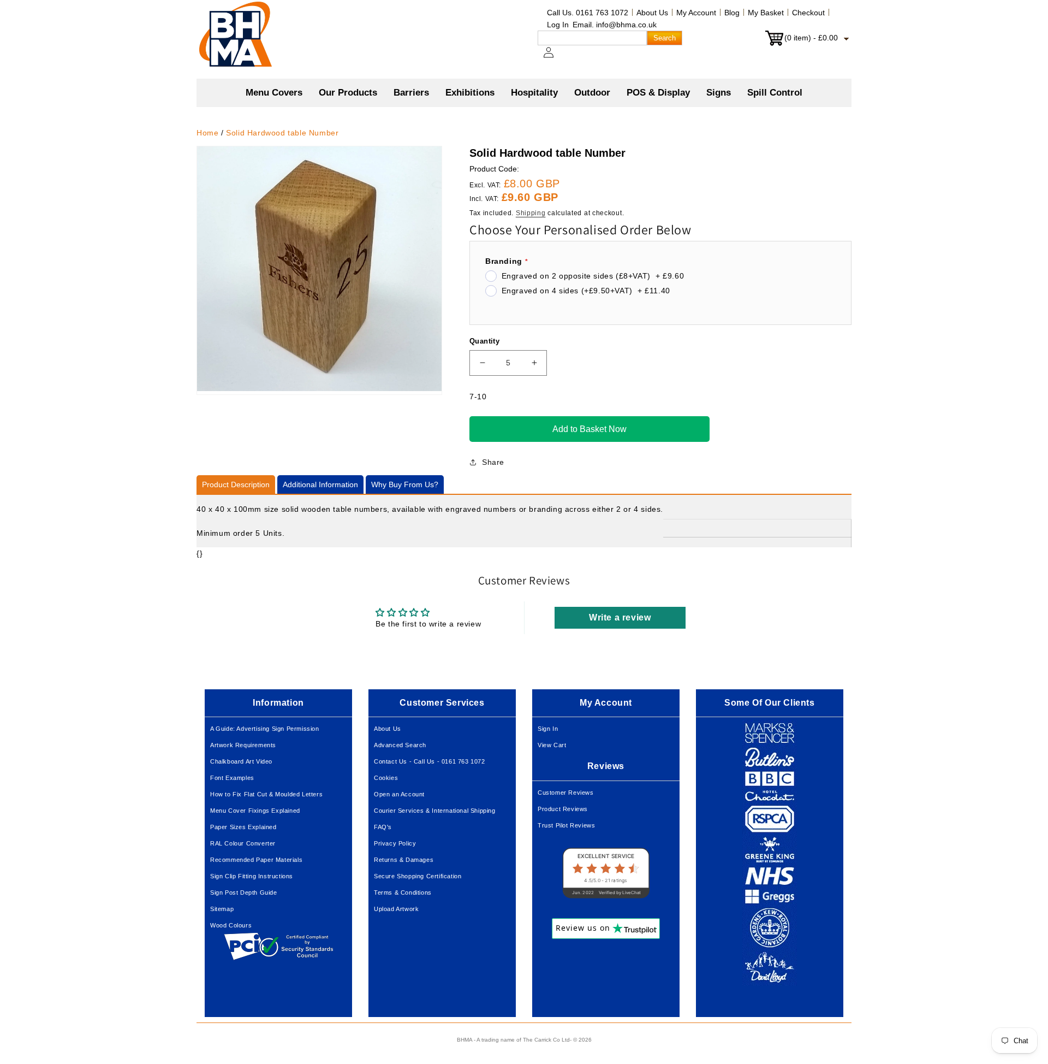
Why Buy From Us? (404, 484)
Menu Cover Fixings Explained (255, 810)
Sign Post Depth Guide (243, 892)
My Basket (766, 12)
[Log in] (555, 58)
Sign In (548, 728)
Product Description (236, 484)
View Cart (552, 745)
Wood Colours (231, 925)
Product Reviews (563, 809)
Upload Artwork (396, 909)
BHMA (464, 1040)
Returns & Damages (403, 859)
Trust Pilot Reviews (566, 825)
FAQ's (383, 827)
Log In (558, 24)
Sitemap (222, 909)
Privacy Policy (395, 843)
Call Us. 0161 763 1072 (587, 12)
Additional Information (320, 484)
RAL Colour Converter (243, 843)
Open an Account (399, 794)
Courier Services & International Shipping (435, 810)
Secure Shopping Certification (417, 876)
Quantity (484, 341)
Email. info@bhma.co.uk (615, 24)
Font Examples (232, 778)
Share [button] (493, 462)
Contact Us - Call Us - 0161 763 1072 (429, 761)
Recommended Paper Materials (256, 859)
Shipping (531, 213)
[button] (348, 93)
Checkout (808, 12)
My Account (696, 12)
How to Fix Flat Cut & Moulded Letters (266, 794)
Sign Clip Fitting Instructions (251, 876)
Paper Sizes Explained (243, 827)
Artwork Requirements (243, 745)
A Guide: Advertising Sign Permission (264, 728)
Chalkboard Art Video (241, 761)
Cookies (386, 778)
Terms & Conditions (403, 892)
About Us (652, 12)
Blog (732, 12)
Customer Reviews (566, 792)
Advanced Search (400, 745)
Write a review (620, 617)
